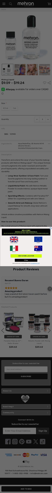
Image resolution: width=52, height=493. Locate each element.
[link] (14, 239)
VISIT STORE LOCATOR (26, 256)
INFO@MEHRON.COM (34, 263)
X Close (26, 260)
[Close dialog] (50, 228)
